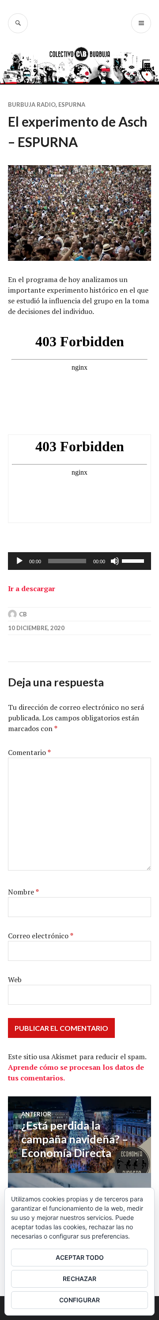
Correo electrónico (40, 936)
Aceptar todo (80, 1257)
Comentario (29, 752)
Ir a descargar (31, 588)
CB (23, 614)
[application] (79, 561)
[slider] (134, 560)
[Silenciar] (114, 561)
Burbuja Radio (32, 104)
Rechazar (79, 1278)
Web (15, 979)
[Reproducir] (19, 561)
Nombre (23, 892)
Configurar (79, 1300)
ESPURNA (71, 104)
